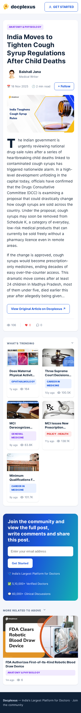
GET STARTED (63, 7)
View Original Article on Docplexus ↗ (38, 309)
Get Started (20, 563)
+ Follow (64, 86)
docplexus (23, 6)
